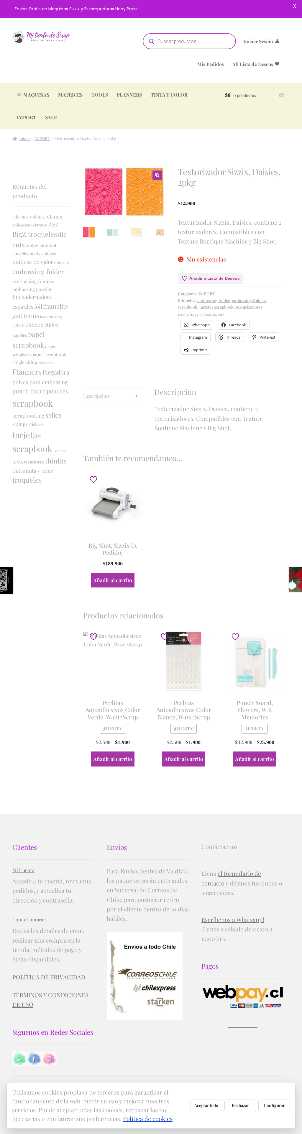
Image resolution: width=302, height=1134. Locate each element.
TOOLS (99, 95)
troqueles (27, 479)
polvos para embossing (40, 382)
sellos (53, 415)
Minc (34, 324)
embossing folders (249, 300)
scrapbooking (28, 415)
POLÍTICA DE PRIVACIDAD (48, 977)
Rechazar (240, 1105)
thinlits (56, 460)
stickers (36, 424)
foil (38, 306)
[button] (157, 175)
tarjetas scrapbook (216, 307)
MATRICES (70, 95)
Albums (53, 216)
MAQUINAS (36, 95)
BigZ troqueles (34, 234)
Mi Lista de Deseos (253, 64)
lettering (20, 324)
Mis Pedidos (210, 64)
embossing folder (213, 300)
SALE (51, 117)
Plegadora (55, 372)
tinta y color (39, 470)
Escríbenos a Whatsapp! (232, 919)
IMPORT (26, 117)
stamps (19, 424)
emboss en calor (32, 261)
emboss (48, 253)
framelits (55, 306)
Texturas (59, 450)
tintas (18, 470)
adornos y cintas (28, 217)
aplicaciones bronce (29, 224)
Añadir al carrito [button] (112, 580)
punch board (29, 391)
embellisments (26, 253)
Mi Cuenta (23, 870)
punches (57, 391)
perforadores (44, 362)
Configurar (274, 1105)
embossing (61, 262)
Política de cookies (148, 1119)
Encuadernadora (32, 296)
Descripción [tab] (96, 396)
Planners (27, 371)
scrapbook (187, 307)
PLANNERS (129, 95)
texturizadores (249, 307)
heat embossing (51, 316)
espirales (22, 306)
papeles (19, 335)
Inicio (24, 138)
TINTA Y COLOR (169, 95)
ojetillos (49, 324)
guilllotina (25, 315)
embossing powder (32, 289)
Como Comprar (28, 919)
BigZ (53, 224)
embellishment (41, 245)
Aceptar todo (206, 1105)
